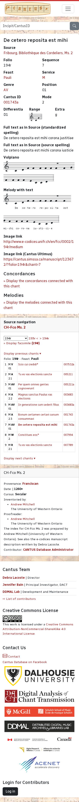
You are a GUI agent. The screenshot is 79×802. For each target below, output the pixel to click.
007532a (69, 364)
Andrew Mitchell (23, 504)
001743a (11, 102)
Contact (13, 656)
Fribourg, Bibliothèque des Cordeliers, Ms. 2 (38, 53)
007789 (68, 445)
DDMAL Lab (11, 592)
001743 (68, 414)
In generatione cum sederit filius (38, 404)
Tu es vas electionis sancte (35, 374)
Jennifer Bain (13, 585)
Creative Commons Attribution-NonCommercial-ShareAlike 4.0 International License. (38, 629)
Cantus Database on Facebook (25, 662)
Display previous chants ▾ (22, 353)
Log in (10, 791)
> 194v (44, 338)
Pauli (7, 78)
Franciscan (30, 484)
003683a (69, 404)
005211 (68, 374)
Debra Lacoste (14, 578)
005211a (69, 384)
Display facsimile (23, 343)
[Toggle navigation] (68, 8)
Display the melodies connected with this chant (38, 305)
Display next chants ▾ (19, 458)
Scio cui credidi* (28, 364)
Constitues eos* (28, 434)
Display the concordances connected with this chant (38, 283)
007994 (68, 434)
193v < (33, 338)
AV (6, 90)
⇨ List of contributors (19, 599)
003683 (68, 394)
